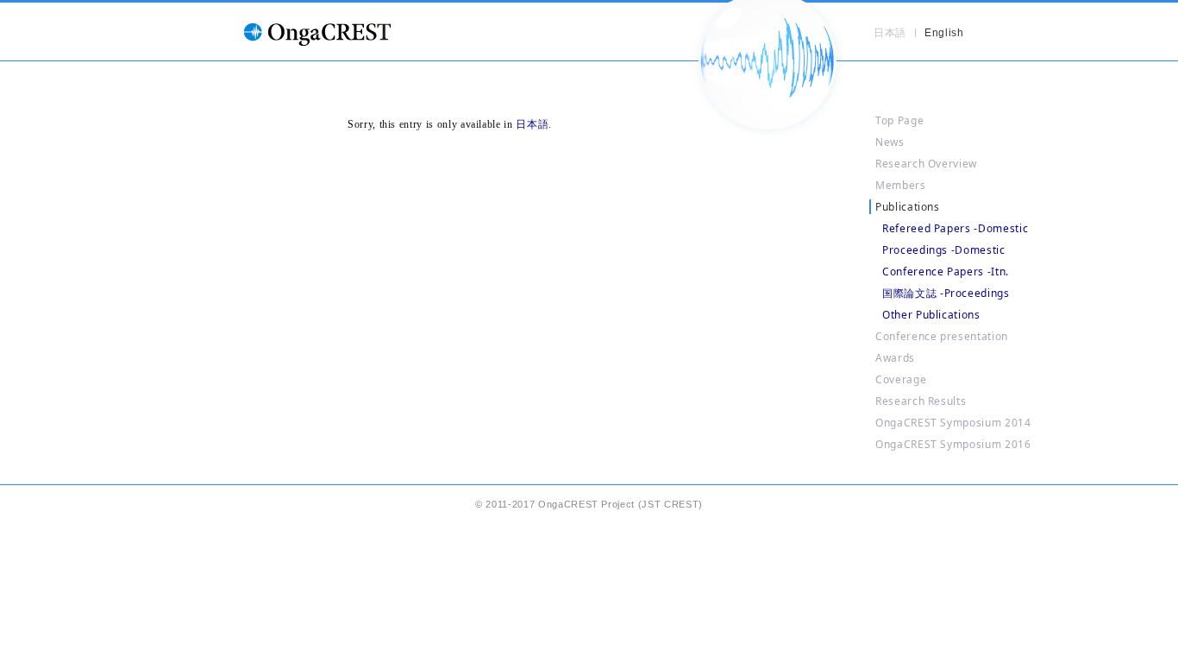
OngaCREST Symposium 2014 (953, 422)
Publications (907, 206)
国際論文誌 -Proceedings (946, 293)
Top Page (899, 120)
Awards (895, 357)
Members (900, 185)
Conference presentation (941, 336)
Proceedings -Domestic (944, 250)
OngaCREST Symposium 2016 (953, 444)
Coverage (900, 379)
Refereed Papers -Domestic (955, 228)
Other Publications (931, 314)
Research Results (920, 401)
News (890, 142)
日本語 (532, 124)
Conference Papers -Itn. (945, 271)
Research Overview (926, 163)
